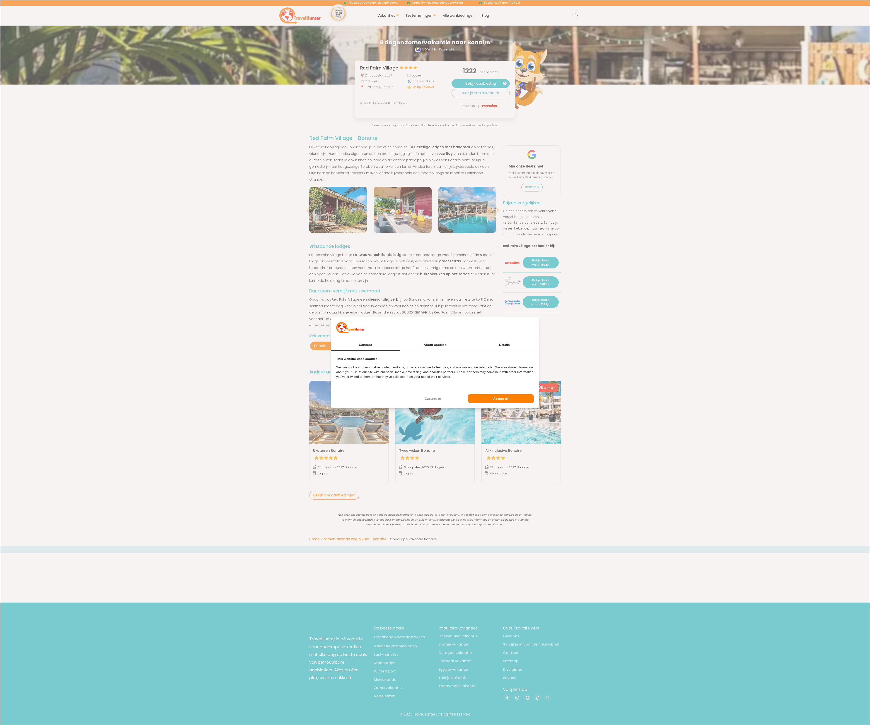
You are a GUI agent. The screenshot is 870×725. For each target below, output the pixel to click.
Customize (433, 398)
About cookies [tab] (435, 345)
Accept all (501, 398)
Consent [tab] (365, 345)
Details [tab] (504, 345)
